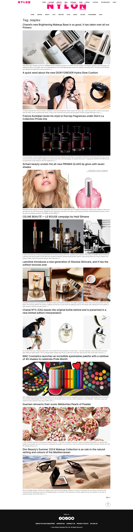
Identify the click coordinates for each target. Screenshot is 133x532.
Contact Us (70, 523)
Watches (61, 14)
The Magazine (92, 14)
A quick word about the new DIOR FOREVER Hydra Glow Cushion (60, 72)
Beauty (47, 14)
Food (68, 14)
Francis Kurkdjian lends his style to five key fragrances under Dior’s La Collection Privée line (63, 117)
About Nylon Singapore (45, 523)
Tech (53, 14)
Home (32, 14)
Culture (82, 14)
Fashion (39, 14)
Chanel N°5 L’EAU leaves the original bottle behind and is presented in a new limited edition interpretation (64, 311)
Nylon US (93, 523)
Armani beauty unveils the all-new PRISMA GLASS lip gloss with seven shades (63, 165)
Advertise (60, 523)
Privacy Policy (83, 523)
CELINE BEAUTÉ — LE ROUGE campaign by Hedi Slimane (56, 216)
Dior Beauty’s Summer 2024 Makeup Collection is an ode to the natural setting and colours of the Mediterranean (64, 451)
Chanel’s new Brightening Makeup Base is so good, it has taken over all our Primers (66, 26)
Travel (75, 14)
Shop (100, 14)
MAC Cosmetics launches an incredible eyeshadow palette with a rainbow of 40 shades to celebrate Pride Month (66, 358)
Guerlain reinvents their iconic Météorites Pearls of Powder (57, 404)
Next (108, 497)
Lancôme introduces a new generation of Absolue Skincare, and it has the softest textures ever (65, 263)
